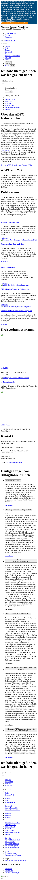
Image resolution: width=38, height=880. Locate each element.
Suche (7, 65)
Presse (7, 60)
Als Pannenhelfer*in (12, 847)
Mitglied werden (10, 33)
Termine (8, 54)
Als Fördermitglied (11, 846)
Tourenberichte (10, 802)
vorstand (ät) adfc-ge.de (14, 462)
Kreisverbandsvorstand (12, 107)
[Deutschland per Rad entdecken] (19, 240)
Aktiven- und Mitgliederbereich (15, 860)
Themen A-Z (9, 795)
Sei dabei (8, 58)
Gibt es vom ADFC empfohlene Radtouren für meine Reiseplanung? (21, 729)
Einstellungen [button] (11, 23)
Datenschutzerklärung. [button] (8, 21)
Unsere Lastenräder (11, 808)
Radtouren (8, 785)
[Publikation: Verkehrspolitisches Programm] (19, 307)
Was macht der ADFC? (13, 480)
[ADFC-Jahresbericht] (19, 263)
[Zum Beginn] (2, 878)
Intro (6, 800)
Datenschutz (9, 871)
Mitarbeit (8, 103)
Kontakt (7, 109)
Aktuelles (8, 46)
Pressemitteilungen (11, 853)
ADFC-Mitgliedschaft (12, 840)
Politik (7, 48)
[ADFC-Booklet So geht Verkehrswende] (19, 285)
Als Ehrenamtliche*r (12, 844)
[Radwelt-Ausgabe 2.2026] (19, 218)
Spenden (8, 35)
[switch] (16, 88)
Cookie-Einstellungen (12, 873)
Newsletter (8, 37)
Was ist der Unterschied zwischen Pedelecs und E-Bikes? (21, 668)
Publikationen (9, 105)
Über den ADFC (10, 99)
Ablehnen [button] (4, 23)
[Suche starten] (3, 83)
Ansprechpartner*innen (13, 855)
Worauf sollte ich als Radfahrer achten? (18, 614)
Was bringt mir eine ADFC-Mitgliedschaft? (18, 510)
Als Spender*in (10, 842)
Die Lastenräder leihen (12, 810)
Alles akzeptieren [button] (22, 23)
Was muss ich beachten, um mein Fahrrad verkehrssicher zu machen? (21, 560)
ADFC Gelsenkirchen (12, 56)
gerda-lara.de (5, 150)
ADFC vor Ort (10, 101)
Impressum (8, 869)
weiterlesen (9, 505)
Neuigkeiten (9, 782)
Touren (7, 50)
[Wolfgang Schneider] (15, 378)
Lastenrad (8, 52)
